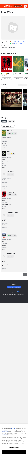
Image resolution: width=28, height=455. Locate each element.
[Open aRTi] (25, 6)
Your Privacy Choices (14, 447)
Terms (5, 430)
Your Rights (4, 434)
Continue (14, 452)
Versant (13, 428)
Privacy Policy (5, 431)
